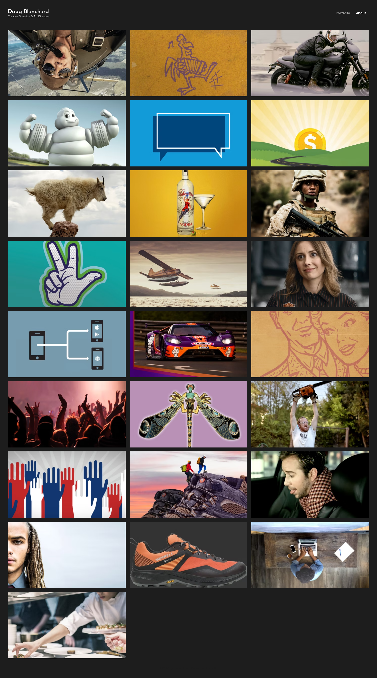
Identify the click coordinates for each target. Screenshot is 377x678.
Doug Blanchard (28, 11)
